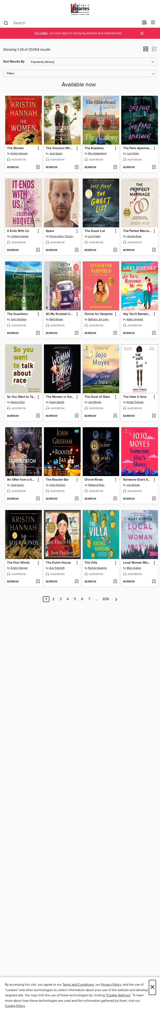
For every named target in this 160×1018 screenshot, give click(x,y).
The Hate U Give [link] (134, 397)
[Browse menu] (153, 22)
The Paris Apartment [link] (137, 148)
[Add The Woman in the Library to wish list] (76, 416)
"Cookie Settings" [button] (118, 995)
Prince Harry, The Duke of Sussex (62, 236)
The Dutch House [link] (58, 563)
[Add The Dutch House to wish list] (76, 582)
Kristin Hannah (19, 153)
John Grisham (19, 319)
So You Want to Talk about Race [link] (21, 397)
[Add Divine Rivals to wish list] (115, 499)
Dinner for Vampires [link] (99, 314)
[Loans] (144, 23)
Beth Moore (56, 319)
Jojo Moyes (94, 402)
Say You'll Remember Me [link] (137, 314)
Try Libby (41, 33)
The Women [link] (15, 148)
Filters (11, 73)
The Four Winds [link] (18, 563)
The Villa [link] (91, 563)
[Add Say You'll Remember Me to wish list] (153, 333)
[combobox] (71, 23)
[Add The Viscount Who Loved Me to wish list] (76, 167)
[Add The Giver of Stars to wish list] (115, 416)
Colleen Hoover (20, 236)
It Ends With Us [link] (18, 231)
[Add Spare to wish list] (76, 250)
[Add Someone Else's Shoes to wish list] (153, 499)
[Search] (6, 22)
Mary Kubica (134, 568)
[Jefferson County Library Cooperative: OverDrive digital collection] (80, 9)
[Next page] (116, 599)
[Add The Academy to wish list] (115, 167)
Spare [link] (50, 231)
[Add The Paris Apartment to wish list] (153, 167)
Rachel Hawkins (97, 568)
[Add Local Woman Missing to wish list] (153, 582)
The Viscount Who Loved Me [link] (60, 148)
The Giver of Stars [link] (97, 397)
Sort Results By (14, 62)
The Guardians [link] (17, 314)
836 (106, 599)
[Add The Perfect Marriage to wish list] (153, 250)
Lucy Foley (133, 153)
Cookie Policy (15, 1006)
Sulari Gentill (56, 402)
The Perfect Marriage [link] (137, 231)
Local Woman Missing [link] (137, 563)
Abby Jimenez (135, 319)
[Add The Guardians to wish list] (37, 333)
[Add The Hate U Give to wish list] (153, 416)
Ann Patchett (57, 568)
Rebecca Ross (96, 485)
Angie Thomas (135, 402)
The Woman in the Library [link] (60, 397)
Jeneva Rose (134, 236)
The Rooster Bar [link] (57, 480)
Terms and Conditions (78, 985)
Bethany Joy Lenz (98, 319)
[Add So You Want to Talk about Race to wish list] (37, 416)
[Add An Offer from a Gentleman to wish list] (37, 499)
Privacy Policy (111, 985)
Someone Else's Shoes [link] (137, 480)
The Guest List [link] (95, 231)
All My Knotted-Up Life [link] (60, 314)
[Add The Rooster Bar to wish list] (76, 499)
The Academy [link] (94, 148)
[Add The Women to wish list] (37, 167)
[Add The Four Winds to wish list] (37, 582)
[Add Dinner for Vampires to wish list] (115, 333)
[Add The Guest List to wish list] (115, 250)
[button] (145, 50)
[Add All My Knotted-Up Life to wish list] (76, 333)
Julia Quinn (55, 153)
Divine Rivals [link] (94, 480)
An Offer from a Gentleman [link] (21, 480)
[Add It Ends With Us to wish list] (37, 250)
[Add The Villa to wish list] (115, 582)
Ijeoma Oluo (18, 402)
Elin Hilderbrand (97, 153)
